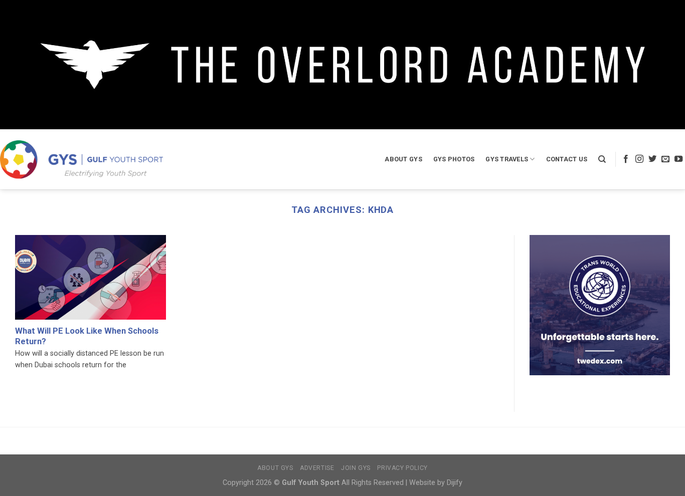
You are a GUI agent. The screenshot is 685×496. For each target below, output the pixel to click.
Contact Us (567, 159)
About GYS (403, 159)
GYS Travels (506, 159)
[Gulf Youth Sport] (81, 159)
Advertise (317, 467)
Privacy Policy (402, 467)
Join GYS (356, 467)
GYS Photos (454, 159)
